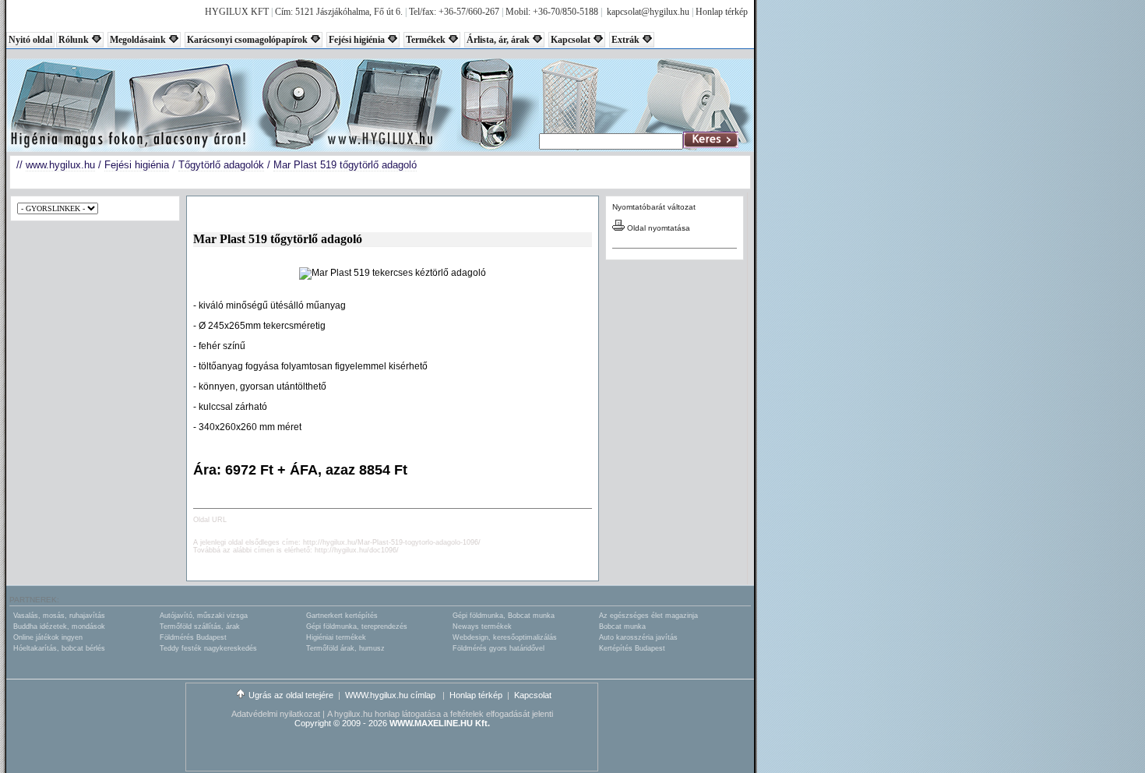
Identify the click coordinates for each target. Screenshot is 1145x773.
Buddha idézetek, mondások (59, 626)
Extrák (625, 39)
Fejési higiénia (357, 39)
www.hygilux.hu (60, 165)
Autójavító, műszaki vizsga (204, 615)
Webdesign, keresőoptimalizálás (505, 637)
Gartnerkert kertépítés (342, 615)
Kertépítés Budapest (632, 648)
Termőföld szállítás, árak (200, 626)
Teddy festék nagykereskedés (208, 648)
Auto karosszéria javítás (638, 637)
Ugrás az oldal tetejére (290, 695)
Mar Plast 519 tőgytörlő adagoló (345, 165)
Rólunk (73, 39)
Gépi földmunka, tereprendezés (356, 626)
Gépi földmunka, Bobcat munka (504, 615)
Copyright (312, 723)
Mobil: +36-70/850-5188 (552, 11)
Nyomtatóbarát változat (654, 207)
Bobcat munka (622, 626)
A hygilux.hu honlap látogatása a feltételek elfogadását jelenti (440, 713)
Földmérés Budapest (193, 637)
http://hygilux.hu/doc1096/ (357, 550)
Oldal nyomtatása (657, 228)
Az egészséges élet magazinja (648, 615)
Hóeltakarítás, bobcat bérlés (59, 648)
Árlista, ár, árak (498, 39)
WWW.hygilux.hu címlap (391, 695)
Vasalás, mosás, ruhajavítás (59, 615)
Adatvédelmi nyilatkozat (275, 713)
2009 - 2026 (364, 723)
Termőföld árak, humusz (345, 648)
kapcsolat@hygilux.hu (648, 11)
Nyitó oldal (30, 39)
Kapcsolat (570, 39)
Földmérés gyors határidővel (498, 648)
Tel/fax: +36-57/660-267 (454, 11)
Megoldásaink (138, 39)
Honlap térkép (722, 11)
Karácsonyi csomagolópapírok (247, 39)
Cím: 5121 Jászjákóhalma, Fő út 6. (339, 11)
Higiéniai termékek (336, 637)
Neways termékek (482, 626)
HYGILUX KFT (237, 11)
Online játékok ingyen (48, 637)
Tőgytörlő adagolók (221, 165)
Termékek (426, 39)
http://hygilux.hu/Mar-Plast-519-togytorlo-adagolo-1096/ (392, 542)
